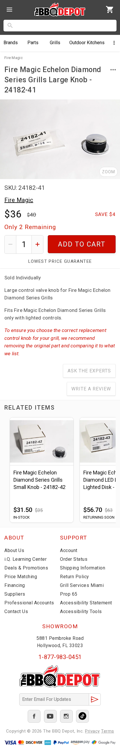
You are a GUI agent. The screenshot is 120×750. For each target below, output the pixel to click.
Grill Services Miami (82, 585)
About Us (14, 550)
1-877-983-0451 (60, 656)
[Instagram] (66, 716)
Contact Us (16, 611)
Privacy (92, 731)
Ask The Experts (89, 371)
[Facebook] (34, 716)
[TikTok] (82, 716)
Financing (14, 585)
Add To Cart (81, 244)
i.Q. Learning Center (25, 559)
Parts (32, 42)
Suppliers (14, 594)
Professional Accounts (29, 603)
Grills (55, 42)
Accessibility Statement (86, 603)
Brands (10, 42)
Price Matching (20, 576)
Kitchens (87, 42)
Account (68, 550)
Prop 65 (68, 594)
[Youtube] (50, 716)
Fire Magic (18, 200)
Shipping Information (82, 568)
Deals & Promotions (26, 568)
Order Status (73, 559)
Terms (107, 731)
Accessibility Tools (81, 611)
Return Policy (74, 576)
